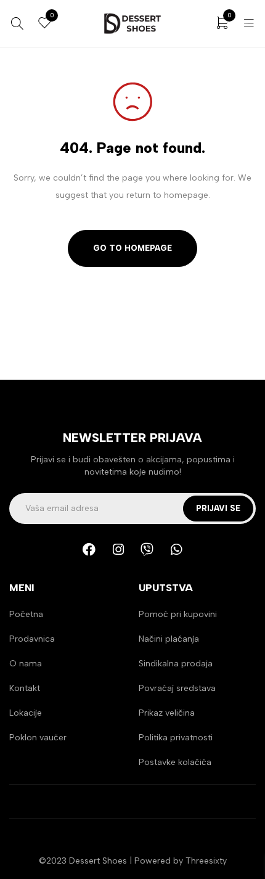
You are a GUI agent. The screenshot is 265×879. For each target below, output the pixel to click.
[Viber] (147, 549)
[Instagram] (118, 549)
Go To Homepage (132, 248)
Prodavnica (32, 639)
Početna (26, 614)
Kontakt (24, 688)
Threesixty (206, 861)
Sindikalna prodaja (176, 663)
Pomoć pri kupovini (178, 614)
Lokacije (25, 713)
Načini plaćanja (169, 639)
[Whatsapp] (176, 549)
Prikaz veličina (167, 713)
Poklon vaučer (38, 737)
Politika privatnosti (176, 737)
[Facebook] (89, 549)
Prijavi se (218, 508)
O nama (25, 663)
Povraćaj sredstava (177, 688)
